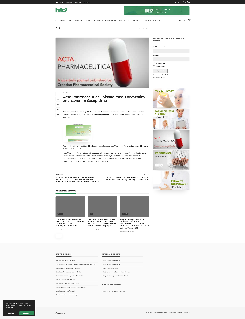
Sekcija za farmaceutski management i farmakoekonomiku (76, 264)
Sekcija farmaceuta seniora (111, 264)
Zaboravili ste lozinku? (160, 75)
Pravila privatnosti (175, 313)
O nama (63, 20)
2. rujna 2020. (65, 229)
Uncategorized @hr (140, 28)
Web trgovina (125, 20)
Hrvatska (125, 214)
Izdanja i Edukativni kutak (105, 20)
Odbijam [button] (11, 313)
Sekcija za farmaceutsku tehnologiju (68, 272)
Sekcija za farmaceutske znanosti (113, 291)
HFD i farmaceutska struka (80, 20)
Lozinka (156, 55)
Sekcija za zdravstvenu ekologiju (67, 295)
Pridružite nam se (159, 77)
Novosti (136, 20)
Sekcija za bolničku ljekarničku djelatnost (116, 272)
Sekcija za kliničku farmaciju (65, 279)
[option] (70, 213)
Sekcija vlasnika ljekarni (110, 268)
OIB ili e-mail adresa (160, 47)
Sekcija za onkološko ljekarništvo (67, 283)
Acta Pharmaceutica (69, 93)
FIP (91, 214)
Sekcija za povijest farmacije (65, 291)
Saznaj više (9, 307)
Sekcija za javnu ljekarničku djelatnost (115, 276)
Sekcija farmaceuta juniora (111, 260)
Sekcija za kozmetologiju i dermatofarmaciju (71, 287)
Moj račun (59, 2)
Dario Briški (66, 105)
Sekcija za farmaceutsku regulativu (68, 268)
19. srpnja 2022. (73, 105)
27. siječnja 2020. (98, 229)
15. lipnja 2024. (130, 231)
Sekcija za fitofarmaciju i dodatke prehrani (70, 276)
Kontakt (78, 2)
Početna (57, 21)
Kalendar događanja (151, 20)
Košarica (69, 2)
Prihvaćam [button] (26, 313)
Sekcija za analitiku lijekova (65, 260)
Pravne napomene (160, 313)
